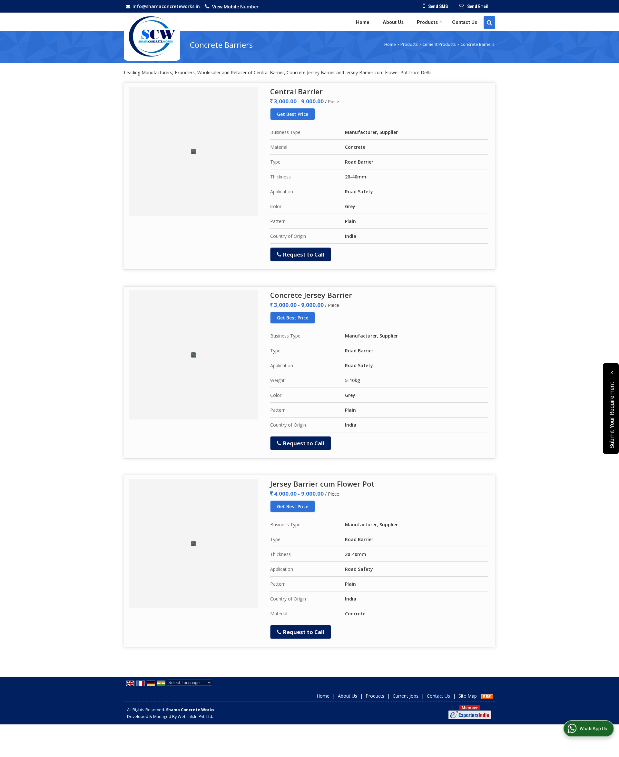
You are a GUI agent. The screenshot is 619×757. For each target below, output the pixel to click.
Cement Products (439, 44)
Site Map (467, 696)
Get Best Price (292, 114)
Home (362, 22)
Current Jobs (405, 696)
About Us (393, 22)
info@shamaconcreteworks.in (166, 6)
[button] (235, 7)
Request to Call (303, 254)
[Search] (489, 22)
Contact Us (464, 22)
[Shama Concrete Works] (152, 36)
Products (427, 22)
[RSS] (487, 696)
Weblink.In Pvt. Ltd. (195, 716)
